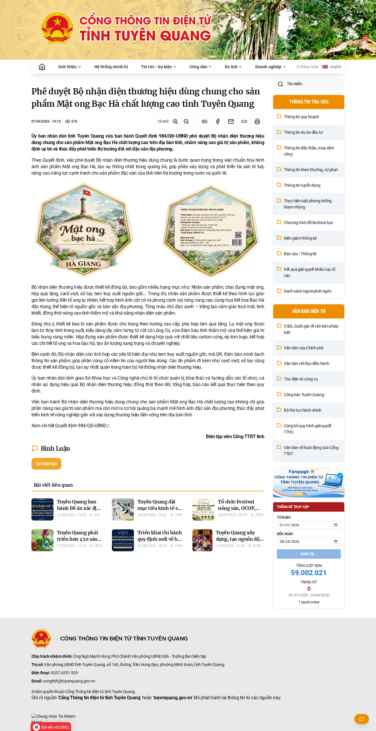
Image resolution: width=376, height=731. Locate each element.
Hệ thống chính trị (111, 66)
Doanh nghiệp (268, 66)
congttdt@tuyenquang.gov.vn (69, 681)
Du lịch (231, 66)
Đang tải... (309, 554)
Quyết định (53, 160)
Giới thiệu (67, 66)
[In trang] (257, 121)
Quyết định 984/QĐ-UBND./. (82, 425)
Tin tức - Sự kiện (156, 66)
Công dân (198, 66)
